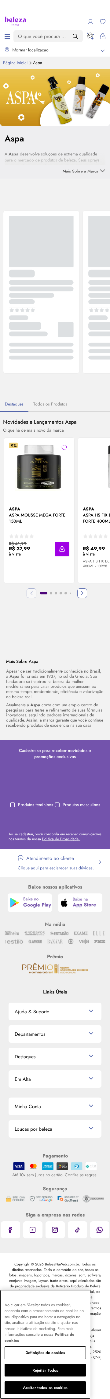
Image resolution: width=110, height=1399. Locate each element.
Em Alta (23, 1079)
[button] (64, 448)
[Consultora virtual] (90, 36)
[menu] (7, 36)
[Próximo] (82, 593)
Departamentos (30, 1034)
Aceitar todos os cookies (45, 1387)
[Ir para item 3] (56, 593)
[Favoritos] (103, 22)
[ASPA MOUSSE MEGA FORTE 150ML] (39, 467)
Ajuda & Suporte (32, 1011)
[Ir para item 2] (51, 593)
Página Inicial (16, 63)
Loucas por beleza (33, 1129)
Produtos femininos (35, 805)
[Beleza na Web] (15, 21)
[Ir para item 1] (43, 593)
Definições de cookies (45, 1352)
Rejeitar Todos (45, 1370)
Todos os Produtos (50, 404)
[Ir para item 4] (61, 593)
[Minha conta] (90, 22)
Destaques (14, 404)
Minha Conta (28, 1106)
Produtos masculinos (81, 805)
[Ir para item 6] (70, 593)
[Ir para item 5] (65, 593)
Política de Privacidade (61, 839)
